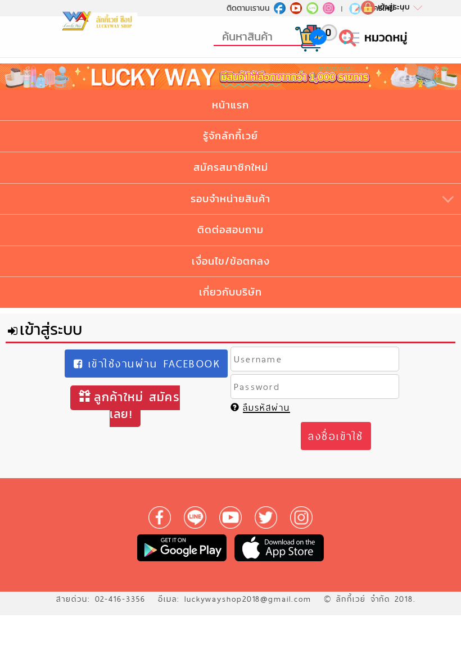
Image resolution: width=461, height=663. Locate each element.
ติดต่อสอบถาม (230, 229)
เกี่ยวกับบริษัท (230, 291)
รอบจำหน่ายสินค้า (230, 198)
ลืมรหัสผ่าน (266, 407)
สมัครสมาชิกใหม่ (230, 167)
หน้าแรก (230, 104)
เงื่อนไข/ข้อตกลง (231, 261)
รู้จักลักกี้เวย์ (230, 135)
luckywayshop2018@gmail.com (247, 599)
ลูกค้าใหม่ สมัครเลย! (137, 405)
